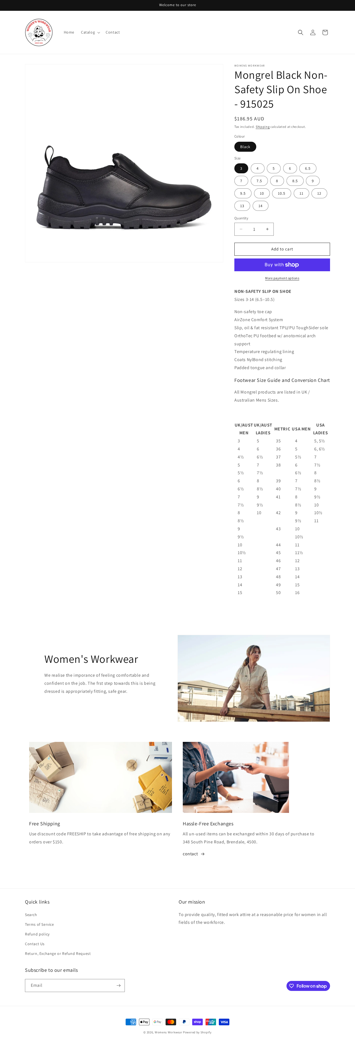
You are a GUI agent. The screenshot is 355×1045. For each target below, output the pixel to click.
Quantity (241, 218)
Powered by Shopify (197, 1032)
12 (319, 193)
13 (242, 205)
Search (31, 914)
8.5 (295, 180)
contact (190, 854)
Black (245, 146)
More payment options (282, 278)
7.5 (259, 180)
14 (260, 205)
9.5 (243, 193)
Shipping (263, 127)
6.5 (308, 168)
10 (262, 193)
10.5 (281, 193)
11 (301, 193)
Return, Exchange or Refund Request (58, 953)
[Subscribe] (118, 985)
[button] (90, 32)
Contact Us (35, 943)
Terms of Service (39, 924)
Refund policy (37, 934)
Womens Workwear (168, 1032)
